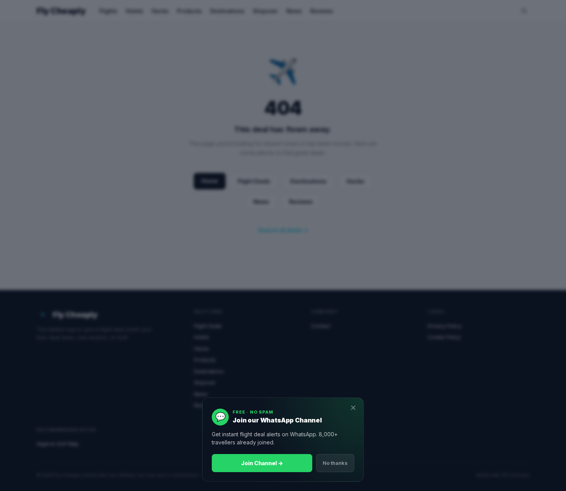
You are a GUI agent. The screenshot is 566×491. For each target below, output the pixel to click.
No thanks (335, 463)
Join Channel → (262, 463)
